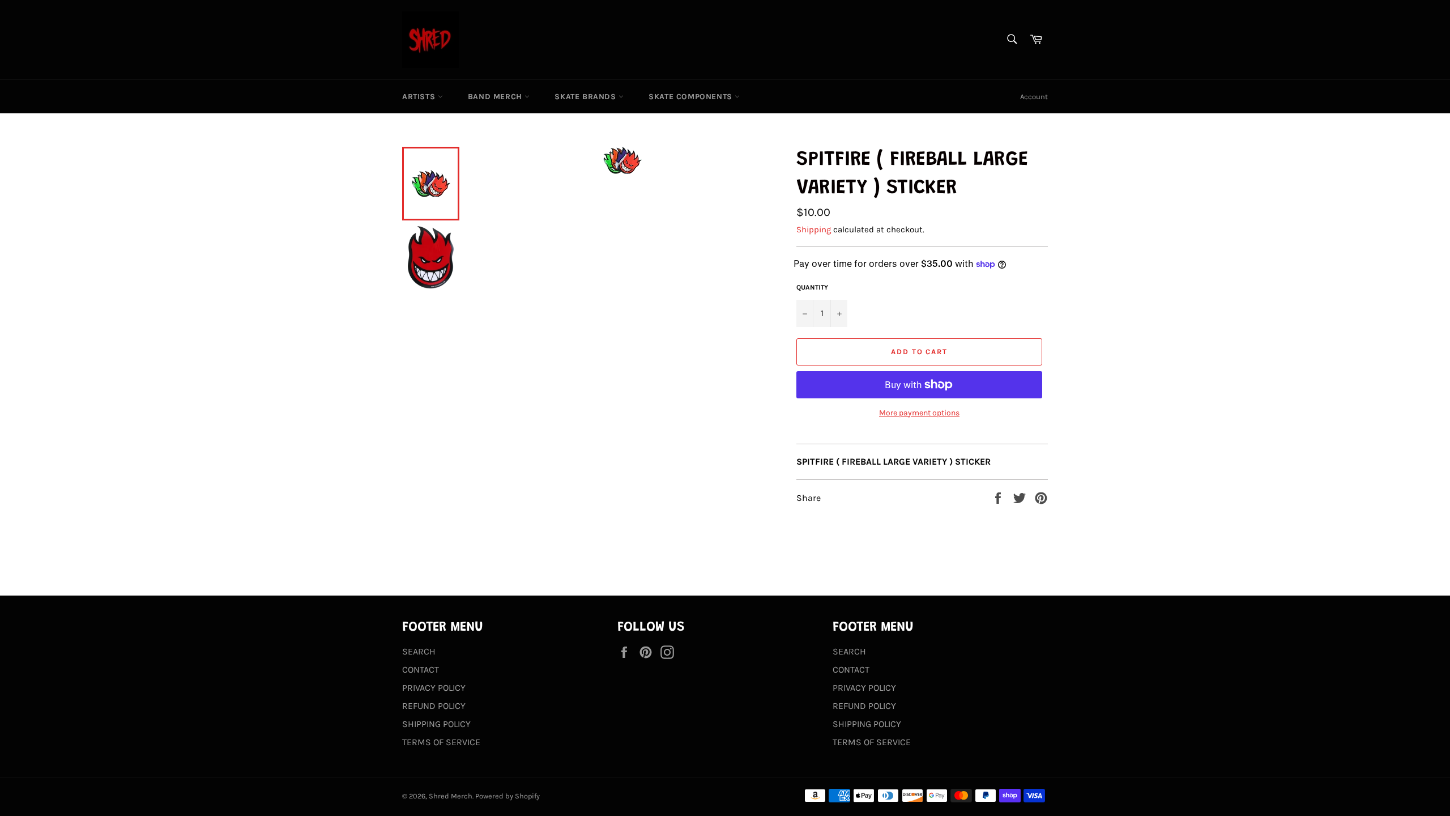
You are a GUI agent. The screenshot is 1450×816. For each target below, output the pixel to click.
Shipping (813, 229)
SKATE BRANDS (587, 96)
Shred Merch (450, 796)
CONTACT (420, 669)
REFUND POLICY (434, 705)
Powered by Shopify (507, 796)
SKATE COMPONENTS (692, 96)
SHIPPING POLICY (436, 724)
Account (1034, 96)
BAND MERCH (496, 96)
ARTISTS (420, 96)
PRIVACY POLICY (434, 687)
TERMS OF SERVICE (441, 742)
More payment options (919, 413)
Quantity (812, 287)
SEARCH (419, 651)
